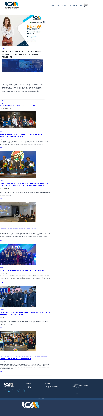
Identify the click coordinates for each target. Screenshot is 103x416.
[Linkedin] (19, 391)
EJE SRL (63, 398)
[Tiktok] (12, 391)
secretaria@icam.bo (75, 387)
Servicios (58, 5)
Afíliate (81, 5)
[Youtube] (16, 391)
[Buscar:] (90, 3)
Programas (64, 5)
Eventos (3, 48)
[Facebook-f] (5, 391)
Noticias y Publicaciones (73, 5)
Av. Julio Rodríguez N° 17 (76, 392)
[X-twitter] (23, 391)
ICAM (2, 131)
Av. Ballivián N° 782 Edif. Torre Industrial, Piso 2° (81, 385)
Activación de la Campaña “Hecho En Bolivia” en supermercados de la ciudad (18, 104)
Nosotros (52, 5)
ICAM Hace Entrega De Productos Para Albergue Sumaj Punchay (15, 101)
